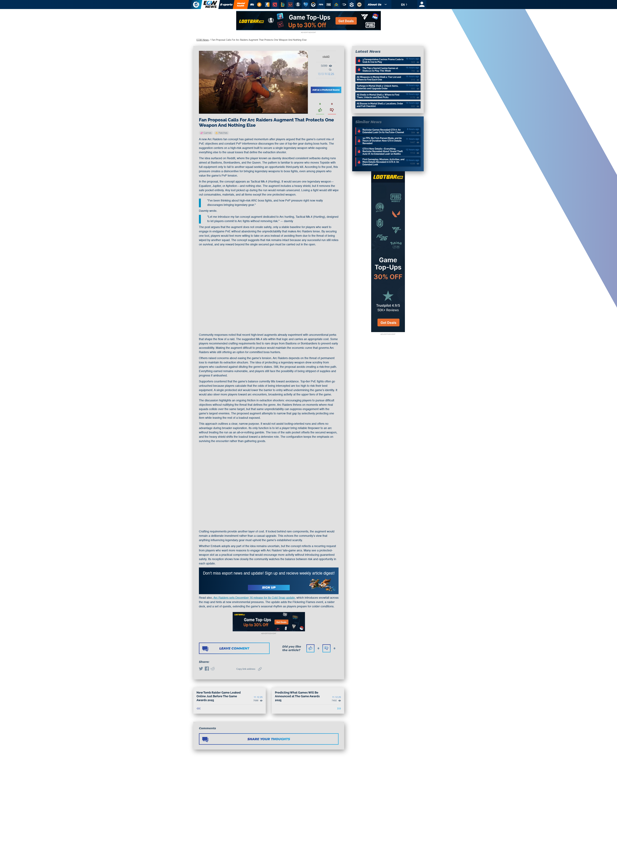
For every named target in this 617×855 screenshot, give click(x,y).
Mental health (241, 4)
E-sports (226, 4)
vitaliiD (326, 56)
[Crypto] (259, 4)
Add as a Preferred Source (326, 90)
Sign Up (269, 587)
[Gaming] (252, 4)
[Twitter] (201, 669)
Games (207, 132)
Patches (223, 132)
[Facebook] (207, 669)
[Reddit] (212, 669)
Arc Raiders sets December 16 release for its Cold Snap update (254, 597)
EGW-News (203, 40)
